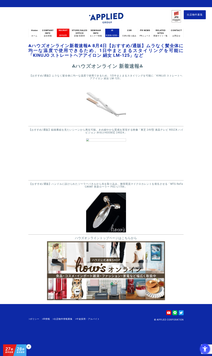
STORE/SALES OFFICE (80, 33)
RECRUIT (63, 32)
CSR (129, 33)
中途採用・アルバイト (88, 319)
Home (34, 33)
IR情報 (46, 319)
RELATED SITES (161, 33)
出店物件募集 (195, 14)
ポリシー (34, 319)
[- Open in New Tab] (106, 122)
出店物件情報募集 (63, 319)
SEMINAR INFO (96, 33)
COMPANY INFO (48, 33)
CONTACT (176, 33)
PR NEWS (145, 33)
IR (112, 32)
